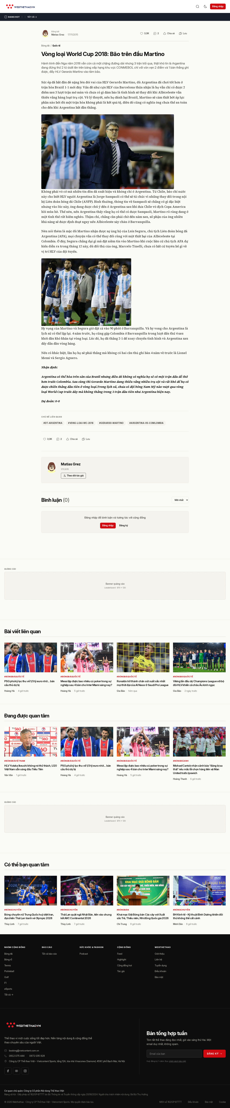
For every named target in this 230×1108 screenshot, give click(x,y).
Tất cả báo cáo (49, 953)
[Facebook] (8, 1071)
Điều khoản (160, 971)
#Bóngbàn (123, 910)
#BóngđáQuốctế (14, 676)
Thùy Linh (9, 924)
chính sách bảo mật (177, 1061)
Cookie (222, 1102)
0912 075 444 (16, 1055)
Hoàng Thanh (180, 778)
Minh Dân (178, 924)
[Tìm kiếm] (197, 6)
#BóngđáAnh (181, 761)
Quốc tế (56, 45)
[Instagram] (25, 1071)
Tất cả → (32, 17)
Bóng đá (45, 45)
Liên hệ (158, 959)
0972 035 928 (37, 1055)
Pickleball (9, 971)
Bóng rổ (8, 959)
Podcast (84, 953)
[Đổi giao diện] (205, 6)
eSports (8, 988)
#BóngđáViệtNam (14, 761)
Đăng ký (123, 525)
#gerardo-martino (111, 423)
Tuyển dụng (161, 965)
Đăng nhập (218, 6)
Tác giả (121, 971)
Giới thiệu (159, 953)
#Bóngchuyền (12, 910)
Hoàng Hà (9, 690)
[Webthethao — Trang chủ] (20, 6)
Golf (6, 977)
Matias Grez (57, 34)
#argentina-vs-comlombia (146, 423)
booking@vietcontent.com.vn (24, 1050)
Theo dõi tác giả (75, 475)
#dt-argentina (52, 423)
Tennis (7, 965)
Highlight (121, 959)
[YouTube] (16, 1071)
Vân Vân (8, 775)
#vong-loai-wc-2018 (80, 423)
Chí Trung (122, 924)
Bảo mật (159, 977)
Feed (119, 953)
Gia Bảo (121, 690)
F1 (5, 982)
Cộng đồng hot (124, 965)
